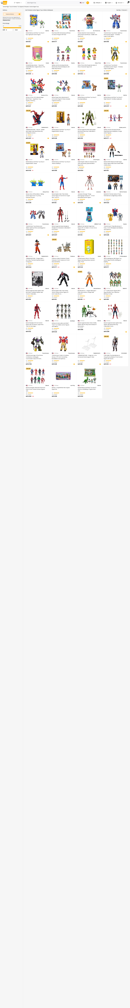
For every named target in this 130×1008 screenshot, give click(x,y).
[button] (97, 3)
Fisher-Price (98, 63)
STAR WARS (124, 353)
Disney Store (46, 192)
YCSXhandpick (123, 256)
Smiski (47, 63)
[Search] (87, 2)
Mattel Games (123, 192)
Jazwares (98, 192)
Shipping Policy (6, 20)
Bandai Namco (97, 288)
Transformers (123, 30)
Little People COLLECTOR (97, 159)
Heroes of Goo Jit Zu (45, 95)
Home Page (6, 6)
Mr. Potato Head (97, 30)
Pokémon (72, 256)
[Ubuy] (4, 2)
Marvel (73, 95)
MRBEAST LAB (97, 224)
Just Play (72, 385)
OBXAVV (125, 288)
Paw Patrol (72, 30)
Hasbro (73, 63)
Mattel (47, 30)
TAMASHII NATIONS (45, 127)
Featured (124, 10)
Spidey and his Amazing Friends (123, 127)
